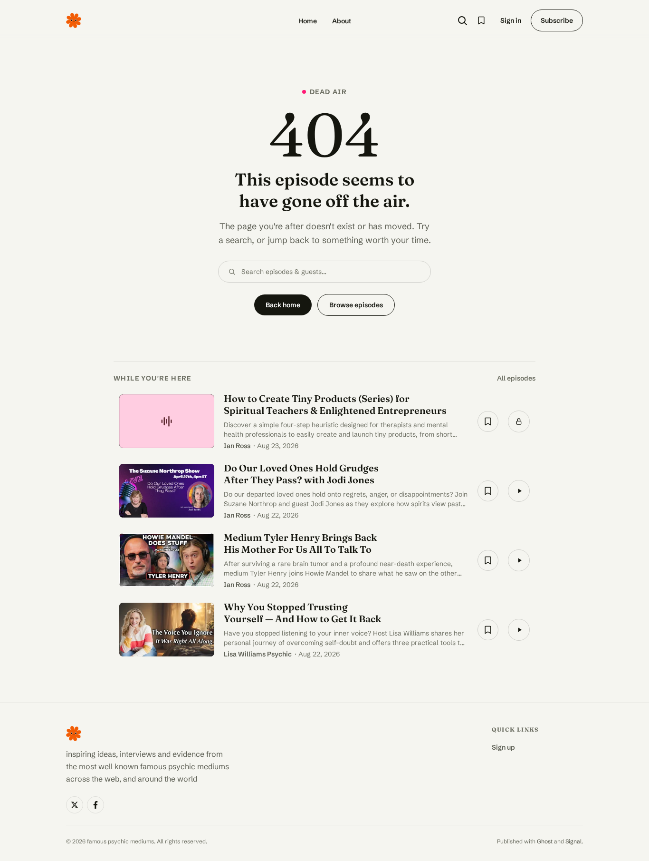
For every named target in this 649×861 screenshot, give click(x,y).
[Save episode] (487, 421)
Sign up (503, 747)
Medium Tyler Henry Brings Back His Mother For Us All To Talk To (300, 543)
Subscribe (557, 20)
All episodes (516, 378)
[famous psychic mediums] (73, 20)
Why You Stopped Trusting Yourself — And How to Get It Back (302, 613)
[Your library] (481, 20)
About (341, 21)
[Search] (462, 20)
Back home (283, 305)
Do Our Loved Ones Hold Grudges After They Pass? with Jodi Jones (301, 474)
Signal (573, 841)
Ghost (545, 841)
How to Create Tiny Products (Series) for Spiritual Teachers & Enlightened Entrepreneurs (335, 404)
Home (307, 21)
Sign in (510, 20)
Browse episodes (356, 305)
